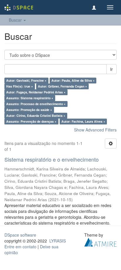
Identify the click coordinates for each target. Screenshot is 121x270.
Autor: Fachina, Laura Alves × (83, 121)
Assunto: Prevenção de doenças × (31, 121)
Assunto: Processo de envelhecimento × (35, 104)
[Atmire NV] (100, 241)
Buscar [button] (16, 20)
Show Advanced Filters (95, 130)
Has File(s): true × (19, 86)
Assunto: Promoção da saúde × (29, 109)
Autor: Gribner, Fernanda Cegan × (62, 86)
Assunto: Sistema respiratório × (29, 98)
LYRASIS (57, 241)
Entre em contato (20, 247)
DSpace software (20, 235)
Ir (111, 69)
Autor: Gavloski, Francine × (26, 80)
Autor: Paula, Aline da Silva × (73, 80)
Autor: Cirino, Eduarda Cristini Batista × (35, 115)
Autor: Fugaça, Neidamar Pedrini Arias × (35, 92)
